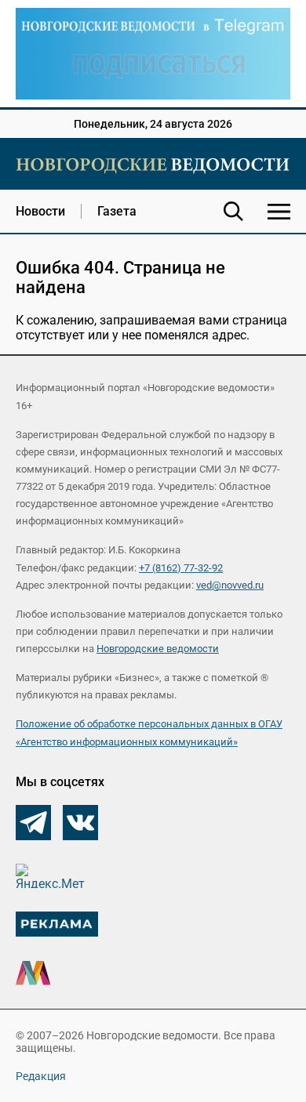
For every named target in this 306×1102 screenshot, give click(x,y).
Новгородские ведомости (158, 648)
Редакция (41, 1076)
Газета (117, 211)
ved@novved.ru (230, 585)
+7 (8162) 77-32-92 (181, 568)
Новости (40, 211)
